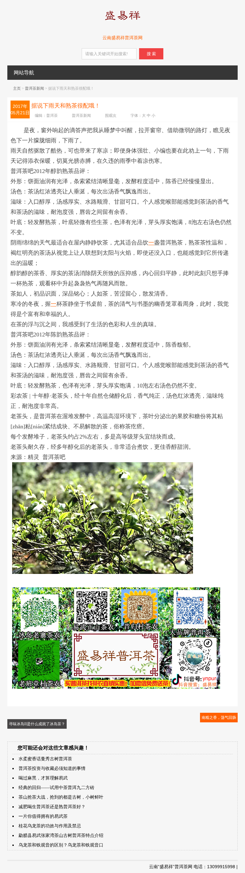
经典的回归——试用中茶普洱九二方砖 (56, 787)
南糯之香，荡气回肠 (219, 717)
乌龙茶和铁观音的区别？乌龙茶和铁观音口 (61, 845)
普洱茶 (52, 115)
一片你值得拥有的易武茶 (43, 816)
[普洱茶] (122, 21)
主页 (17, 88)
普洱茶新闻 (34, 88)
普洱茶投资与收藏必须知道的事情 (52, 768)
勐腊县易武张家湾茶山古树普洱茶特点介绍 (61, 835)
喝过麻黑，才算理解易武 (43, 778)
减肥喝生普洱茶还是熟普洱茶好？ (52, 806)
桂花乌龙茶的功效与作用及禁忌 (50, 826)
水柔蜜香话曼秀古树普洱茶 (45, 758)
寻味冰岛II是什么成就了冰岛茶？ (37, 724)
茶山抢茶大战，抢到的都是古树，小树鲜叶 (61, 797)
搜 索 (151, 53)
